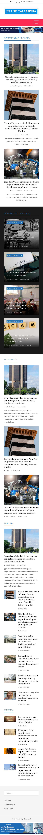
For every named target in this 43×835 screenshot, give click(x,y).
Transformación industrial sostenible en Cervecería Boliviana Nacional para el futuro (27, 641)
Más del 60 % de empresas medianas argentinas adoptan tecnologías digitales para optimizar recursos (21, 185)
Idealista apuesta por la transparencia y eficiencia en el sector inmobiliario (28, 679)
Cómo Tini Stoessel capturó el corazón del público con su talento (27, 753)
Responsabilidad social (14, 222)
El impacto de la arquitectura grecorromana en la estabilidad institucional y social (28, 735)
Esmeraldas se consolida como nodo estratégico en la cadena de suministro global (28, 661)
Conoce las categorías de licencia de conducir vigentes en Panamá (28, 696)
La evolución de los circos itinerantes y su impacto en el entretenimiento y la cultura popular (28, 770)
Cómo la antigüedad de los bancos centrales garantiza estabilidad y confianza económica (21, 80)
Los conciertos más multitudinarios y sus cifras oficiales (28, 720)
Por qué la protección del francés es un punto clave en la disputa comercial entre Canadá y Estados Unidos (21, 127)
